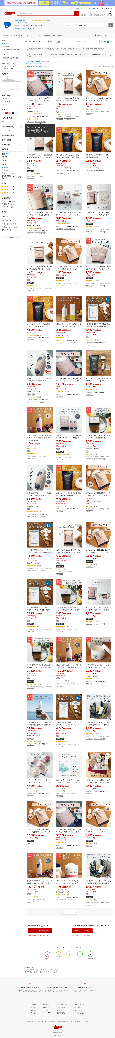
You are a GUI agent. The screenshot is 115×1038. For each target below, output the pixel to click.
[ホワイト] (3, 113)
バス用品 (48, 972)
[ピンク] (9, 113)
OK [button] (52, 130)
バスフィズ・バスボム (8, 104)
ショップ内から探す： (72, 25)
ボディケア (44, 970)
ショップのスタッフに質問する (40, 931)
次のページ (73, 912)
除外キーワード (6, 230)
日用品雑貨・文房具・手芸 (34, 972)
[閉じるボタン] (110, 50)
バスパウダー (6, 101)
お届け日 (4, 164)
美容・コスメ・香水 (31, 970)
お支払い (24, 28)
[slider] (2, 82)
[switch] (19, 177)
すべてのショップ (6, 35)
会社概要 (18, 28)
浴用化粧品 (54, 970)
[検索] (77, 13)
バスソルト (5, 99)
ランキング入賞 (33, 119)
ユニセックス (6, 130)
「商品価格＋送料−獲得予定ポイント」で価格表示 (40, 42)
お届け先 (4, 157)
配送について (32, 28)
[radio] (2, 43)
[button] (107, 8)
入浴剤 (55, 972)
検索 (12, 89)
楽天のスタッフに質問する (82, 931)
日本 (3, 121)
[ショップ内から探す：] (110, 25)
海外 (8, 154)
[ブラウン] (6, 113)
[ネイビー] (13, 113)
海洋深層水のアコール (24, 20)
